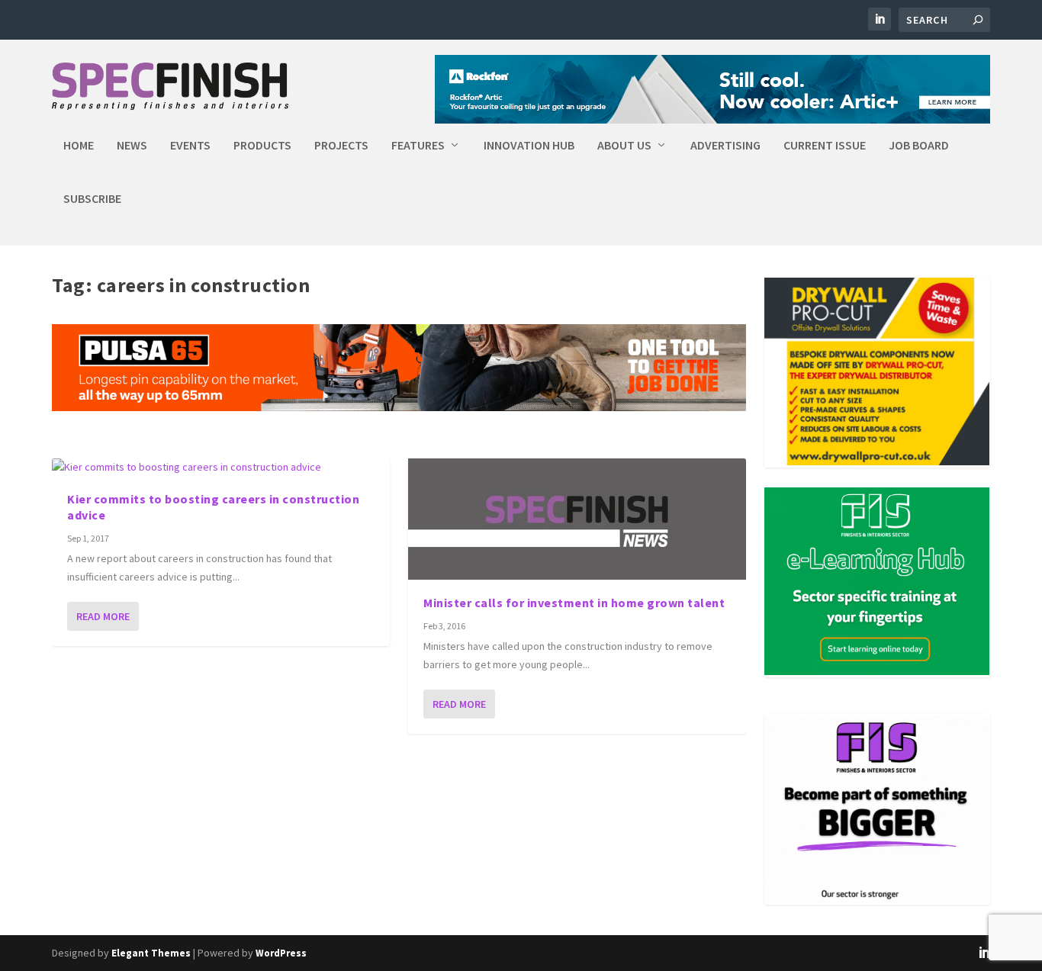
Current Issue (824, 146)
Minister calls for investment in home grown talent (574, 602)
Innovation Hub (529, 146)
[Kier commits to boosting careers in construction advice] (221, 467)
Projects (341, 146)
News (132, 146)
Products (262, 146)
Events (190, 146)
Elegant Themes (151, 953)
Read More (103, 616)
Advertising (725, 146)
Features (418, 146)
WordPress (281, 953)
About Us (624, 146)
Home (78, 146)
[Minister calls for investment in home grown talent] (577, 519)
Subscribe (92, 199)
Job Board (919, 146)
